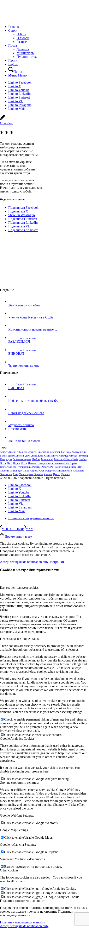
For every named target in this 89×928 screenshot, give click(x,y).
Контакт (73, 455)
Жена (34, 455)
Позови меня (17, 429)
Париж (16, 463)
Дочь (27, 455)
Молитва (59, 459)
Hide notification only (34, 562)
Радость (45, 466)
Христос (48, 474)
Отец (9, 463)
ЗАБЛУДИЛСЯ (19, 341)
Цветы (56, 474)
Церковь (65, 474)
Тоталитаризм (26, 474)
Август (3, 451)
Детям (11, 455)
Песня (24, 463)
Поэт (67, 463)
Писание (32, 463)
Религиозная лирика (65, 466)
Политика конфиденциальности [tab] (22, 900)
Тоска (15, 474)
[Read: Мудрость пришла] (12, 421)
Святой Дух (16, 470)
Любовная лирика (22, 459)
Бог (63, 451)
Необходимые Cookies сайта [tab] (20, 638)
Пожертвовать (45, 463)
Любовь (36, 459)
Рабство (36, 466)
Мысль (68, 459)
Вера (68, 451)
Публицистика (24, 466)
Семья (26, 470)
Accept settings (10, 562)
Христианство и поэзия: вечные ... (32, 329)
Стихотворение (64, 470)
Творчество (6, 474)
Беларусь (32, 451)
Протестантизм (8, 466)
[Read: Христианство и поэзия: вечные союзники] (12, 325)
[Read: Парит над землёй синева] (12, 409)
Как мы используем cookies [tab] (19, 587)
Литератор (83, 455)
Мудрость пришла (21, 425)
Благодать (55, 451)
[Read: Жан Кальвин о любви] (12, 301)
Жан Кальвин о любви (24, 305)
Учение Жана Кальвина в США (30, 317)
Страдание (78, 470)
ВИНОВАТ (16, 353)
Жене (40, 455)
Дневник (20, 455)
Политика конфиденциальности (22, 922)
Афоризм (22, 451)
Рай (52, 466)
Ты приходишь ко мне (23, 365)
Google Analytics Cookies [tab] (17, 738)
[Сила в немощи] (31, 19)
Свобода (4, 470)
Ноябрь (83, 459)
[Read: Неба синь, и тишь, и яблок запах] (12, 396)
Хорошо (38, 474)
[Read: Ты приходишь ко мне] (12, 362)
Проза (73, 463)
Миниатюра (47, 459)
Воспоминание (79, 451)
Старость (51, 470)
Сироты (34, 470)
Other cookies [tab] (9, 870)
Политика (58, 463)
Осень (3, 463)
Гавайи (3, 455)
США (80, 466)
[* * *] (2, 119)
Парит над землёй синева (26, 413)
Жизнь (47, 455)
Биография (43, 451)
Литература (6, 459)
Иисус (54, 455)
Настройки (56, 562)
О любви (6, 123)
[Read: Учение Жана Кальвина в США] (12, 313)
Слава (42, 470)
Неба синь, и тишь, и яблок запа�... (33, 400)
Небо (75, 459)
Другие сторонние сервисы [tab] (19, 782)
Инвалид (63, 455)
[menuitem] (48, 27)
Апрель (12, 451)
